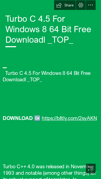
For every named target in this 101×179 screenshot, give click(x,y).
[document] (50, 89)
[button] (65, 5)
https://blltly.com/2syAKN (69, 118)
